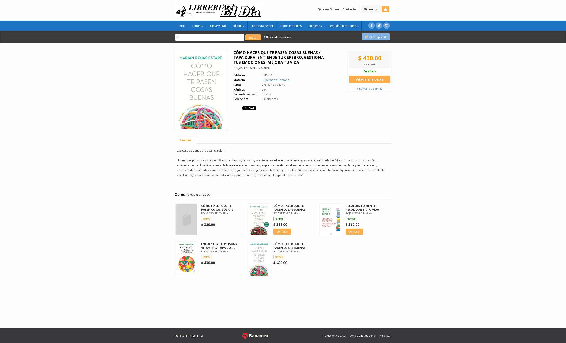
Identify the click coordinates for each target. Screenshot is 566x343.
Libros (196, 26)
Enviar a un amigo (371, 89)
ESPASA (267, 75)
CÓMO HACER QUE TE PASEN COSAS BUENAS (217, 208)
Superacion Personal (276, 80)
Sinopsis (185, 140)
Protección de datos (334, 335)
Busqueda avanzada (278, 37)
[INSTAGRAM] (386, 25)
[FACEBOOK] (371, 25)
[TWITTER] (379, 25)
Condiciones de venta (363, 335)
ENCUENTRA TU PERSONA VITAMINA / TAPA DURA (219, 246)
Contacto (349, 9)
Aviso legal (385, 335)
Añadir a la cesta (370, 79)
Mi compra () (377, 37)
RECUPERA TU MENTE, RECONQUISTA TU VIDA (362, 208)
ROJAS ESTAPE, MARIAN (251, 68)
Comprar (282, 231)
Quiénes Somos (328, 9)
